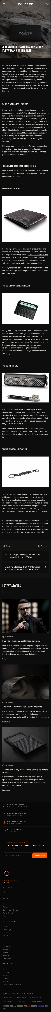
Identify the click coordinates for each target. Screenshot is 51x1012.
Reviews (6, 981)
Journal (6, 956)
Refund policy (8, 997)
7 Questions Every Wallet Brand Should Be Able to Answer (25, 771)
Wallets (5, 907)
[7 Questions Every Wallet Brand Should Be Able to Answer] (25, 744)
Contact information (36, 1001)
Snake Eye (7, 930)
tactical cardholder (10, 333)
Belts (5, 916)
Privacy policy (21, 997)
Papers (5, 952)
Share (8, 546)
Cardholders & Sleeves (11, 910)
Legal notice (22, 1001)
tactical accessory (15, 415)
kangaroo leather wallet (38, 254)
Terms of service (35, 997)
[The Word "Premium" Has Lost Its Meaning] (25, 681)
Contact (6, 972)
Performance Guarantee (12, 985)
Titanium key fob (33, 503)
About (5, 969)
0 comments (45, 546)
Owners (6, 978)
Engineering (7, 949)
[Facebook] (8, 892)
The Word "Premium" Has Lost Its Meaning (22, 706)
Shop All (6, 904)
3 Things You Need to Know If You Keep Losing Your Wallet (25, 555)
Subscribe (40, 855)
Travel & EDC (8, 913)
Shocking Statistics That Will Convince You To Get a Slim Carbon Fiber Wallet (22, 568)
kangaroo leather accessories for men (26, 521)
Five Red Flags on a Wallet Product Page (21, 641)
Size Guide (7, 959)
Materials (6, 946)
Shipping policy (9, 1001)
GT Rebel (6, 927)
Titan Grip (7, 936)
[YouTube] (13, 892)
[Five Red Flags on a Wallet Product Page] (25, 616)
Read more (6, 659)
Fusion (5, 933)
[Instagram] (4, 892)
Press (5, 975)
